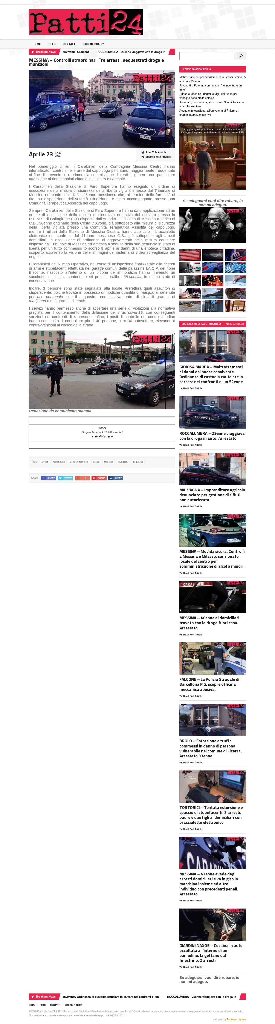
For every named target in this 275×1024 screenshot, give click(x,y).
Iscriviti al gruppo (102, 436)
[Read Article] (218, 333)
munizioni (123, 462)
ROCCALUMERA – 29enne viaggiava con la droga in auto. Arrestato (119, 52)
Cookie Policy (93, 44)
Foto (52, 44)
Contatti (69, 44)
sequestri (138, 462)
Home (36, 44)
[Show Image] (207, 333)
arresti (44, 462)
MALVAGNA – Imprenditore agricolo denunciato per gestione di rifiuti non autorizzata (212, 494)
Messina (108, 462)
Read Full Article (192, 388)
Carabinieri (59, 462)
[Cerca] (241, 56)
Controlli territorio (79, 462)
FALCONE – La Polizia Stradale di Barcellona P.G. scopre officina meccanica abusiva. (209, 684)
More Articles (235, 324)
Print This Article (156, 152)
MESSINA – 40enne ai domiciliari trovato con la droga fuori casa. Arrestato (209, 622)
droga (96, 462)
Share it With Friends (158, 156)
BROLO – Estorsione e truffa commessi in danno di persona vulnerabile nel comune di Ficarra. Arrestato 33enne (210, 748)
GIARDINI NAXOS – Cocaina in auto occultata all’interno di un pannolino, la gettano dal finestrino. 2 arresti (211, 953)
